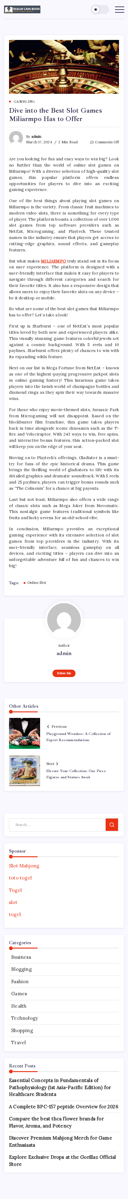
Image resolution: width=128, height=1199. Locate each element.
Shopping (22, 1030)
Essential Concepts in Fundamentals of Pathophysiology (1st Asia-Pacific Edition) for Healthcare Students (60, 1087)
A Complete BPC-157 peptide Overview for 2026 (63, 1107)
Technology (24, 1018)
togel (15, 914)
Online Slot (36, 582)
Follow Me (64, 673)
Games (19, 994)
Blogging (21, 969)
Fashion (20, 981)
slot (13, 902)
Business (21, 957)
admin (36, 136)
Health (18, 1006)
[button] (100, 9)
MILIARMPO (53, 261)
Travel (18, 1042)
